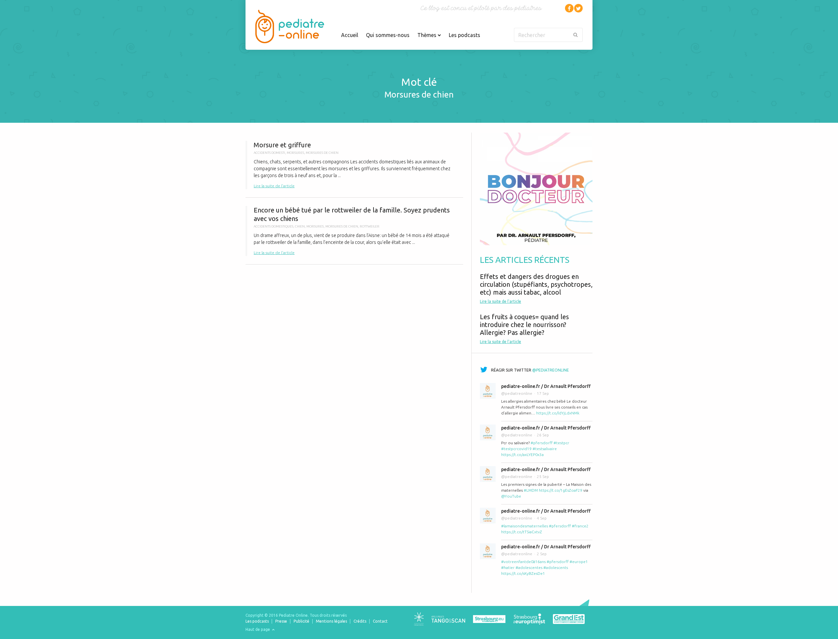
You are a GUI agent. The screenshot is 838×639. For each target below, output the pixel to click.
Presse (281, 621)
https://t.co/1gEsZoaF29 (560, 490)
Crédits (360, 621)
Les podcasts (464, 35)
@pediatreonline (550, 370)
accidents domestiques (273, 226)
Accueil (349, 35)
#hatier (508, 567)
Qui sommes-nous (388, 35)
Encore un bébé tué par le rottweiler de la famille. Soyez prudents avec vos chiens (354, 231)
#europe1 (579, 561)
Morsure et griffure (354, 165)
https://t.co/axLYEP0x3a (522, 454)
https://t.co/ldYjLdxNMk (557, 413)
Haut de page (258, 629)
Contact (380, 621)
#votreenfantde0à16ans (523, 561)
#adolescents (555, 567)
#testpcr (561, 443)
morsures (295, 153)
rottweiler (369, 226)
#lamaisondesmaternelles (524, 526)
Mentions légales (331, 621)
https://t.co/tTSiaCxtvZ (521, 532)
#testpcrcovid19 (516, 449)
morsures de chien (322, 153)
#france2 (580, 526)
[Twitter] (578, 8)
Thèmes (427, 35)
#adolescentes (529, 567)
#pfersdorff (542, 443)
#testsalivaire (545, 449)
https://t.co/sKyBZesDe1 (523, 573)
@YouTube (511, 496)
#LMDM (531, 490)
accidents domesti (269, 153)
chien (300, 226)
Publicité (301, 621)
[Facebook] (569, 8)
